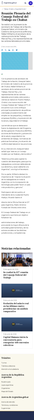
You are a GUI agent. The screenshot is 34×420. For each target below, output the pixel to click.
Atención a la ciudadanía (10, 369)
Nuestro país (5, 382)
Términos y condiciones (9, 405)
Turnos (4, 363)
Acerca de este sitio (8, 402)
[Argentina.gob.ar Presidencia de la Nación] (9, 3)
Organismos (5, 388)
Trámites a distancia (8, 366)
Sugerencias (5, 408)
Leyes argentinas (7, 385)
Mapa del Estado (7, 391)
